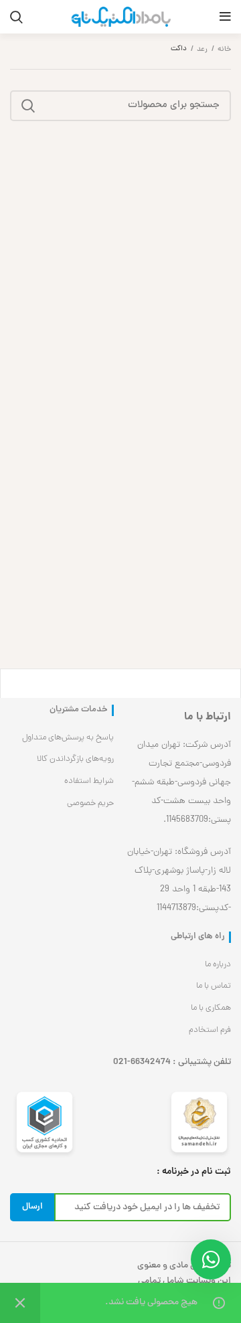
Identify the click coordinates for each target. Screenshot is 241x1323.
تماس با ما (213, 986)
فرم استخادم (210, 1030)
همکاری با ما (211, 1008)
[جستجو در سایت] (28, 105)
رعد (202, 49)
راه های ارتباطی (198, 937)
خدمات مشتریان (79, 710)
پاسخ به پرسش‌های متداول (68, 737)
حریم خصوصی (90, 803)
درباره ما (218, 964)
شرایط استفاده (89, 781)
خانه (224, 49)
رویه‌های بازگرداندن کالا (75, 759)
